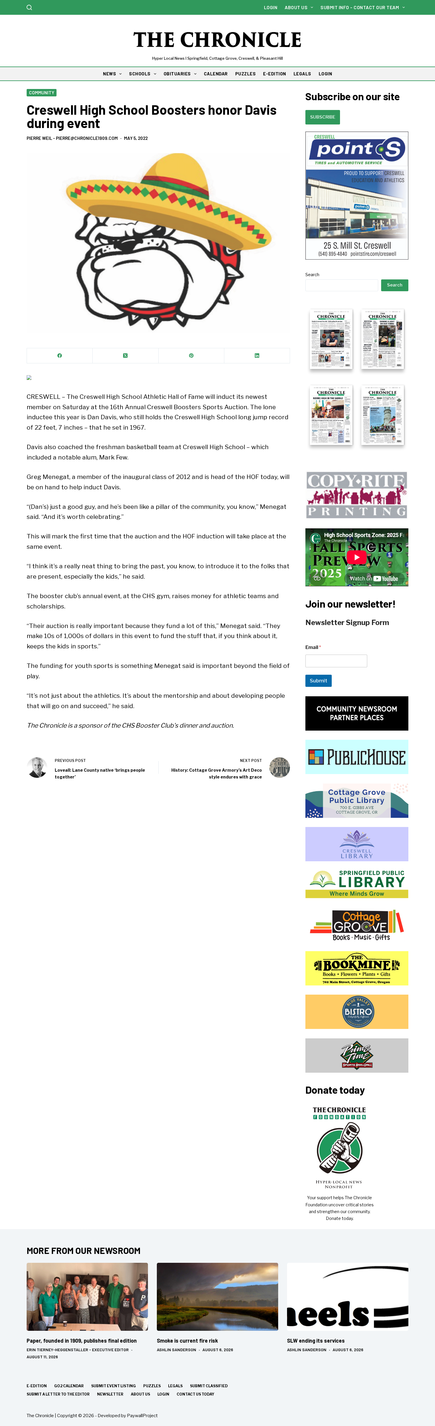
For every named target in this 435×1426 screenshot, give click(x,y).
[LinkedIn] (257, 355)
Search (312, 274)
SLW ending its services (316, 1340)
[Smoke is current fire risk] (217, 1297)
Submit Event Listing (113, 1386)
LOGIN (325, 73)
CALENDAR (216, 73)
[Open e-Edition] (356, 376)
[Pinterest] (191, 355)
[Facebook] (60, 355)
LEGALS (302, 73)
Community (41, 92)
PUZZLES (245, 73)
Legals (175, 1386)
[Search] (29, 7)
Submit (318, 681)
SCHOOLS (140, 73)
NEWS (109, 73)
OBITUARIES (177, 73)
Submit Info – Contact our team (359, 7)
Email (313, 647)
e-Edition (37, 1386)
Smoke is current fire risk (187, 1340)
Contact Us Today (195, 1394)
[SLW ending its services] (347, 1297)
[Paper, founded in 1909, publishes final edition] (87, 1297)
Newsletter (110, 1394)
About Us (296, 7)
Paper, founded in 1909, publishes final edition (82, 1340)
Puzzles (152, 1386)
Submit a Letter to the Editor (58, 1394)
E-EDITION (274, 73)
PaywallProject (142, 1415)
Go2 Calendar (69, 1386)
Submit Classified (209, 1386)
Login (271, 7)
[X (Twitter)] (125, 355)
